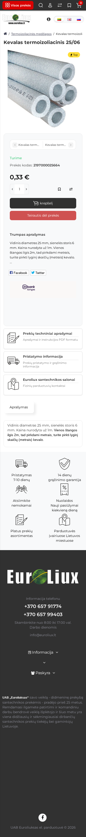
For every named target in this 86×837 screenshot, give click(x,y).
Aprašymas (19, 407)
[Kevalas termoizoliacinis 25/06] (43, 89)
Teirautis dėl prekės (43, 215)
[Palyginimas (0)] (59, 5)
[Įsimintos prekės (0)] (69, 5)
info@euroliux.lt (43, 635)
